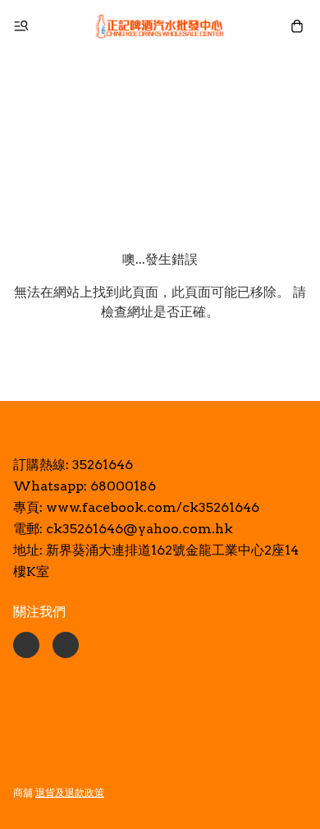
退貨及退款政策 (69, 792)
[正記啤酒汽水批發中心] (160, 26)
